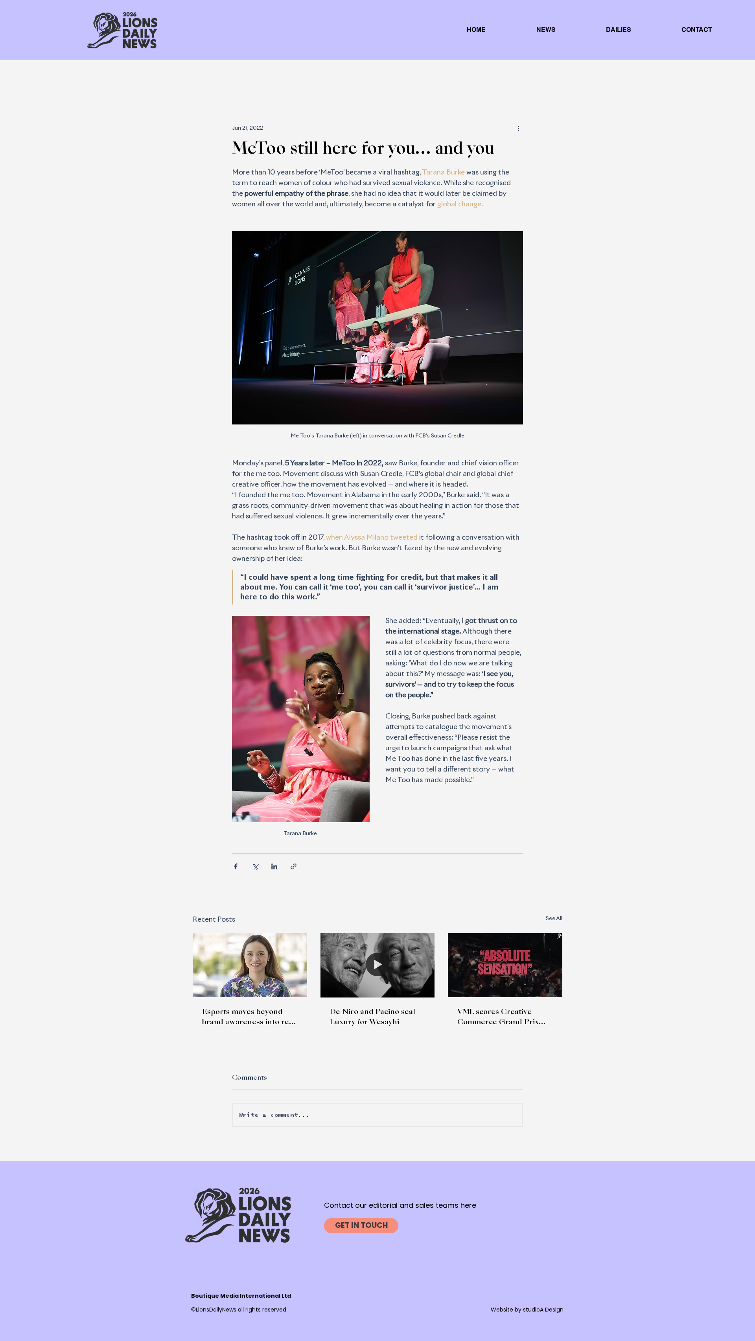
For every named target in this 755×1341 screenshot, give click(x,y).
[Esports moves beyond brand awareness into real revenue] (250, 965)
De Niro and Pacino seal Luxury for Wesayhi (372, 1017)
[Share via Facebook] (235, 866)
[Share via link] (293, 866)
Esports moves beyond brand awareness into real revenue (248, 1018)
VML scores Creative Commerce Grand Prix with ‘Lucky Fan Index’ (498, 1018)
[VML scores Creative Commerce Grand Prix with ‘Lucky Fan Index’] (505, 965)
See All (554, 918)
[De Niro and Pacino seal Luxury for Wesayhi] (377, 965)
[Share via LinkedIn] (274, 866)
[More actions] (518, 128)
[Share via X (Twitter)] (255, 866)
